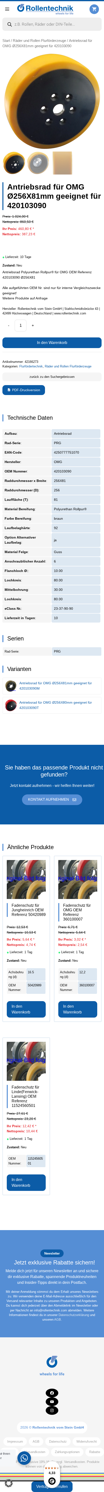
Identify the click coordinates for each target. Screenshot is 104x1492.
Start (6, 41)
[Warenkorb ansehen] (94, 9)
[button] (8, 1483)
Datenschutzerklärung (74, 1315)
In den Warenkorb (52, 343)
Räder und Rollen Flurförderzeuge (39, 41)
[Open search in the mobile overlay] (52, 24)
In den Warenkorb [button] (21, 1009)
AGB (57, 1319)
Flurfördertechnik (31, 366)
